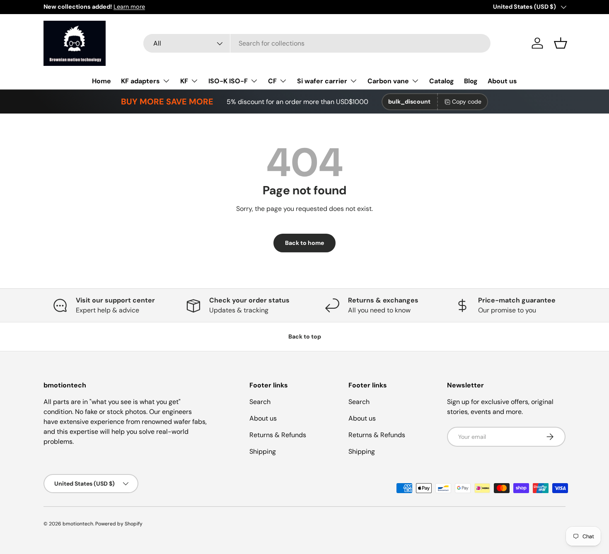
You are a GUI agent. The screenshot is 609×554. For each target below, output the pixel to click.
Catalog (441, 81)
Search (260, 401)
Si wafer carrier (322, 81)
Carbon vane (388, 81)
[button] (560, 43)
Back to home (304, 243)
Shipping (262, 451)
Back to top (304, 336)
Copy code (466, 101)
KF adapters (140, 81)
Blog (471, 81)
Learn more (129, 6)
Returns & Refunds (277, 435)
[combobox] (317, 43)
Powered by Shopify (119, 523)
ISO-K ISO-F (228, 81)
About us (502, 81)
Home (101, 81)
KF (184, 81)
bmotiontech (78, 523)
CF (272, 81)
